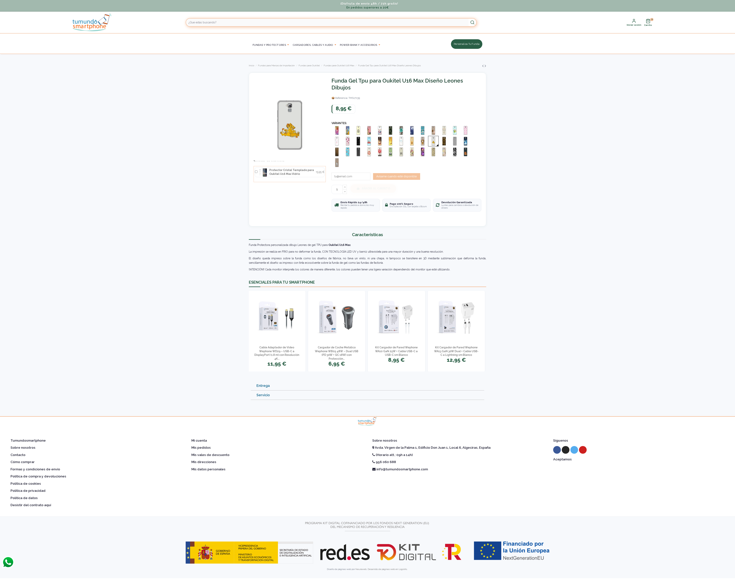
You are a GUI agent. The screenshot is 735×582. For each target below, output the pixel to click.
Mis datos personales (208, 469)
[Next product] (485, 65)
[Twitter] (574, 450)
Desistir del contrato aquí (31, 505)
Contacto (18, 455)
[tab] (367, 385)
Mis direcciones (203, 462)
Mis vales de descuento (210, 455)
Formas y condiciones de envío (35, 469)
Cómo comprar (23, 462)
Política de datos (24, 498)
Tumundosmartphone (28, 440)
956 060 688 (385, 462)
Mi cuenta (199, 440)
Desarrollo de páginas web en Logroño (387, 569)
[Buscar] (472, 22)
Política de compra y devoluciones (38, 476)
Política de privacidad (28, 491)
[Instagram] (565, 450)
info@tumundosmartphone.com (402, 469)
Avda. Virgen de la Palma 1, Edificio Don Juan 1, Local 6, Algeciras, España (432, 447)
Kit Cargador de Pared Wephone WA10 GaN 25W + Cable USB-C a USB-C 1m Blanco (396, 351)
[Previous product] (483, 65)
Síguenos (560, 440)
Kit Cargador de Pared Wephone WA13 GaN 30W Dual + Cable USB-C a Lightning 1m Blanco (456, 351)
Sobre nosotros (23, 447)
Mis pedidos (201, 447)
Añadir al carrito (376, 188)
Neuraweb (361, 569)
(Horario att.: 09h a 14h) (394, 455)
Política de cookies (26, 483)
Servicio (263, 395)
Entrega (263, 386)
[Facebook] (557, 450)
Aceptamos (562, 459)
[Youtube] (583, 450)
